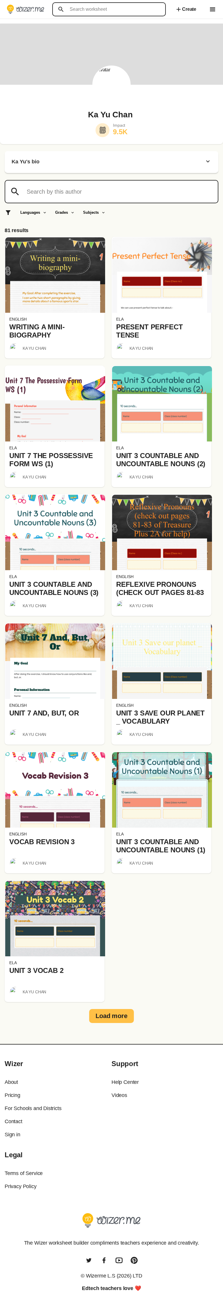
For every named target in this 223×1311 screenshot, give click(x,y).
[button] (55, 275)
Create (185, 9)
